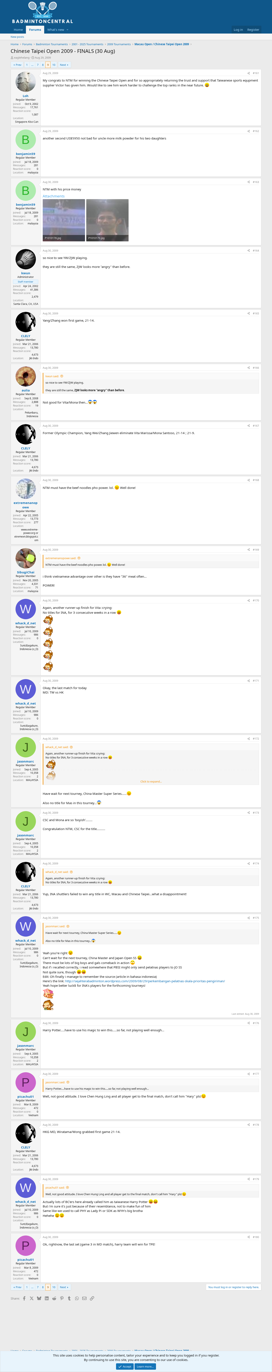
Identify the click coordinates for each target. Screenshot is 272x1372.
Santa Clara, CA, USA (25, 304)
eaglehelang (22, 57)
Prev (18, 65)
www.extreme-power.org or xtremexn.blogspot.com (26, 535)
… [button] (32, 65)
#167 (256, 426)
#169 (256, 550)
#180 (256, 1237)
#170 (256, 600)
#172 (256, 738)
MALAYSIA (32, 780)
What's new (55, 29)
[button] (68, 30)
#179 (256, 1179)
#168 (256, 480)
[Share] (248, 73)
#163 (256, 182)
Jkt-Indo (33, 358)
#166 (256, 368)
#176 (256, 1023)
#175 (256, 918)
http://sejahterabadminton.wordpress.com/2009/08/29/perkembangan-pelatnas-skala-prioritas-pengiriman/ (145, 981)
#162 (256, 131)
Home (18, 29)
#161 (256, 73)
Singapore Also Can (26, 122)
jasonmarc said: (55, 926)
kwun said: (52, 376)
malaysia (33, 172)
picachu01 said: (55, 1187)
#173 (256, 813)
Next (63, 65)
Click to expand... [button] (151, 781)
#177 (256, 1074)
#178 (256, 1125)
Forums (35, 29)
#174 (256, 863)
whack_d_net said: (56, 747)
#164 (256, 250)
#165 (256, 313)
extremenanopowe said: (60, 558)
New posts (17, 37)
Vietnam (33, 1115)
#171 (256, 680)
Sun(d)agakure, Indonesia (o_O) (29, 647)
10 (53, 65)
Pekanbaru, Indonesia (31, 414)
